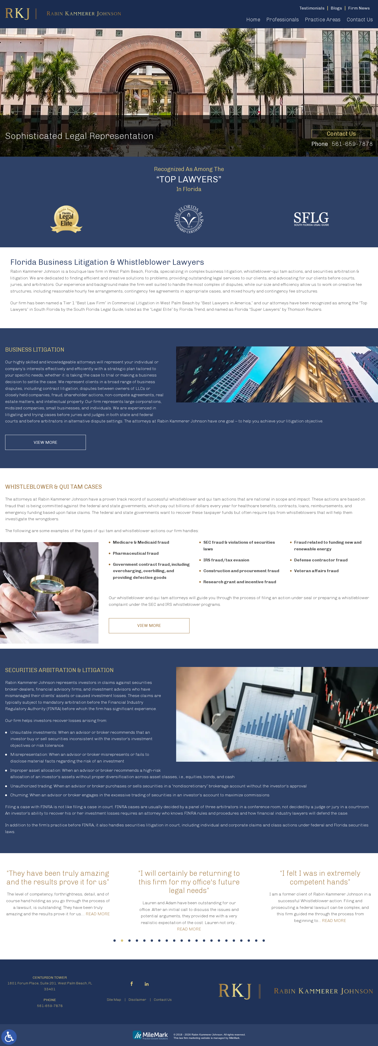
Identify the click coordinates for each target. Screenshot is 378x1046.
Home (253, 19)
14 (211, 940)
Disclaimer (137, 999)
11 (189, 940)
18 (241, 940)
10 (182, 940)
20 (256, 940)
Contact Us (360, 19)
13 (204, 940)
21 (264, 940)
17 (234, 940)
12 (196, 940)
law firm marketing (189, 1037)
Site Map (114, 999)
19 (249, 940)
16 (226, 940)
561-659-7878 (352, 143)
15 (219, 940)
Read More (98, 913)
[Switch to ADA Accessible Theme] (9, 1037)
